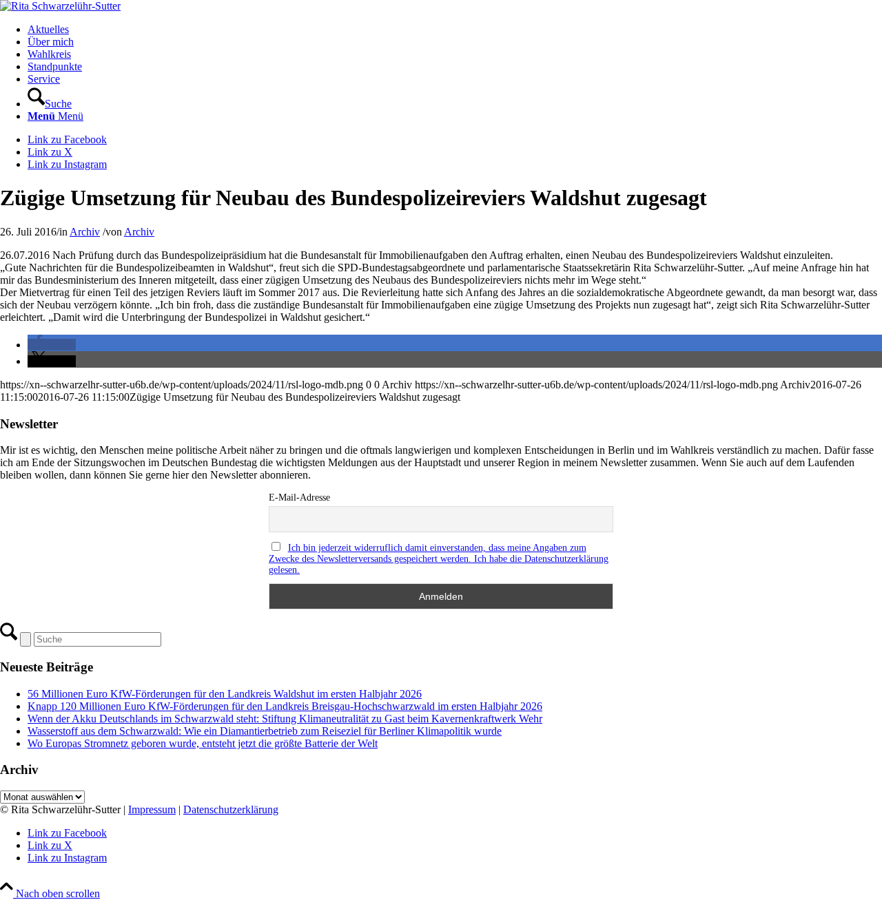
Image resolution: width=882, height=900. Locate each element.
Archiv (85, 232)
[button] (52, 344)
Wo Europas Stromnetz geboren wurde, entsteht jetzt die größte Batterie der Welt (203, 743)
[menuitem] (455, 29)
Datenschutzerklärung (230, 809)
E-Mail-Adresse (299, 497)
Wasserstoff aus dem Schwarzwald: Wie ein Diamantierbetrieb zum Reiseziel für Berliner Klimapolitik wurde (265, 731)
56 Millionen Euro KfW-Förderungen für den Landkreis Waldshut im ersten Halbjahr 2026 (225, 694)
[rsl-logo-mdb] (60, 6)
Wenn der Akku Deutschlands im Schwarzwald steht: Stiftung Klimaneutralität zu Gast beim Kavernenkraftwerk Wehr (285, 718)
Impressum (152, 809)
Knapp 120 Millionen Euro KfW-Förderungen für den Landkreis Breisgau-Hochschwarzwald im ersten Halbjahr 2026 (285, 706)
